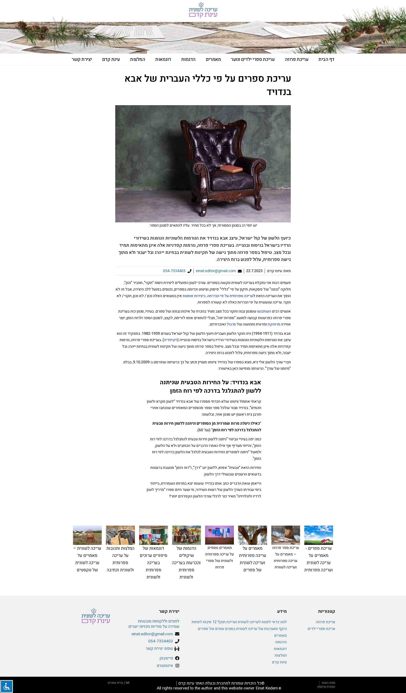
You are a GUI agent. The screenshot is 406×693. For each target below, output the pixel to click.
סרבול (231, 324)
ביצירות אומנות (194, 296)
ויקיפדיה (170, 340)
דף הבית (326, 59)
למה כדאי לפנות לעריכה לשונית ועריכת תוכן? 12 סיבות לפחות (239, 622)
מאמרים (213, 59)
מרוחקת (274, 324)
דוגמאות (163, 59)
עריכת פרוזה (297, 59)
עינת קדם (111, 59)
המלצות (137, 59)
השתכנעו (264, 311)
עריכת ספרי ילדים (321, 629)
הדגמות (188, 59)
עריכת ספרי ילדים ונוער (252, 59)
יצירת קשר (82, 59)
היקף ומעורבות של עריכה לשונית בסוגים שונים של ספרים (242, 629)
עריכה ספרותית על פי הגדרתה (230, 296)
